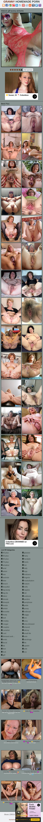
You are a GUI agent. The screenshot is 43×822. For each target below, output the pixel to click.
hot (25, 565)
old (25, 593)
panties (27, 599)
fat (3, 646)
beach (5, 584)
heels (26, 562)
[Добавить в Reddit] (26, 5)
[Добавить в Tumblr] (33, 5)
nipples (27, 590)
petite (26, 605)
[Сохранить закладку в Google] (10, 5)
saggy (26, 615)
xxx (25, 652)
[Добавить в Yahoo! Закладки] (40, 5)
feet (4, 649)
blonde (5, 599)
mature (26, 584)
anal (4, 568)
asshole (5, 577)
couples (5, 627)
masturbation (29, 581)
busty (4, 615)
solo (25, 636)
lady (25, 568)
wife (25, 649)
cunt (4, 633)
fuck (4, 652)
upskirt (26, 646)
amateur (5, 565)
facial (4, 643)
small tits (27, 633)
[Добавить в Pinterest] (23, 5)
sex (25, 618)
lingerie (27, 577)
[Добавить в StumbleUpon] (30, 5)
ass (4, 574)
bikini (4, 596)
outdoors (27, 596)
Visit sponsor (28, 70)
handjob (27, 559)
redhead (27, 612)
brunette (5, 612)
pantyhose (28, 602)
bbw (4, 581)
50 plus (5, 556)
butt (4, 618)
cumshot (5, 630)
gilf (3, 655)
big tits (5, 593)
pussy (26, 608)
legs (25, 571)
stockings (27, 639)
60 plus (5, 559)
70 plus (5, 562)
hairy (26, 556)
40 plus (5, 553)
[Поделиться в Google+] (13, 5)
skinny (26, 630)
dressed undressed (10, 636)
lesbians (27, 574)
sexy (26, 621)
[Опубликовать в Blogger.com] (3, 5)
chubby (5, 621)
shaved (27, 627)
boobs (5, 605)
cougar (5, 624)
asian (4, 571)
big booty (6, 590)
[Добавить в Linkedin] (16, 5)
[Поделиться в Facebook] (7, 5)
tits (25, 643)
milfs (26, 587)
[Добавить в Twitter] (36, 5)
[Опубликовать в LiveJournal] (20, 5)
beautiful (6, 587)
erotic (4, 639)
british (5, 608)
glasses (27, 553)
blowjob (5, 602)
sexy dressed (29, 624)
